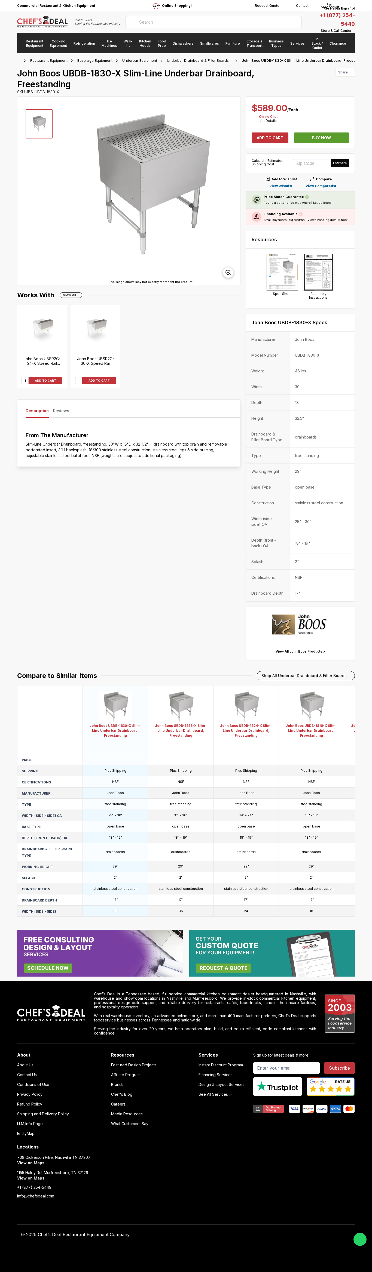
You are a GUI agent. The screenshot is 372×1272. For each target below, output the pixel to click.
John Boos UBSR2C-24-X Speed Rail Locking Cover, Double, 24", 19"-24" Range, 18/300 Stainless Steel (42, 361)
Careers (118, 1104)
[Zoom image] (228, 272)
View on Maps (30, 1162)
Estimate (340, 163)
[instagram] (287, 1234)
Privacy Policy (29, 1094)
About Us (25, 1065)
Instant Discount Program (221, 1065)
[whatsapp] (360, 1239)
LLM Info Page (30, 1124)
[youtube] (255, 1234)
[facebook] (245, 1234)
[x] (266, 1234)
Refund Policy (29, 1104)
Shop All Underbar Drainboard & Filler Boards (304, 675)
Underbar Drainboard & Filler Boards (198, 60)
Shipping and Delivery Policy (43, 1114)
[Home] (20, 60)
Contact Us (27, 1075)
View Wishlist (280, 186)
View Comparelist (321, 186)
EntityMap (26, 1133)
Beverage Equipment (94, 60)
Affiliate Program (126, 1075)
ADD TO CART (45, 380)
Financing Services (216, 1075)
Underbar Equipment (139, 60)
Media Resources (127, 1114)
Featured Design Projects (134, 1065)
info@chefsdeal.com (35, 1196)
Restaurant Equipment (49, 60)
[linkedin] (276, 1234)
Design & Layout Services (222, 1084)
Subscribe (339, 1068)
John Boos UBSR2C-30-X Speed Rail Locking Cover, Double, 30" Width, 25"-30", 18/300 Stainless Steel (95, 361)
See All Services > (215, 1094)
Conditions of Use (33, 1084)
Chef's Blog (121, 1094)
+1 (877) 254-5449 (34, 1187)
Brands (117, 1084)
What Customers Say (129, 1124)
